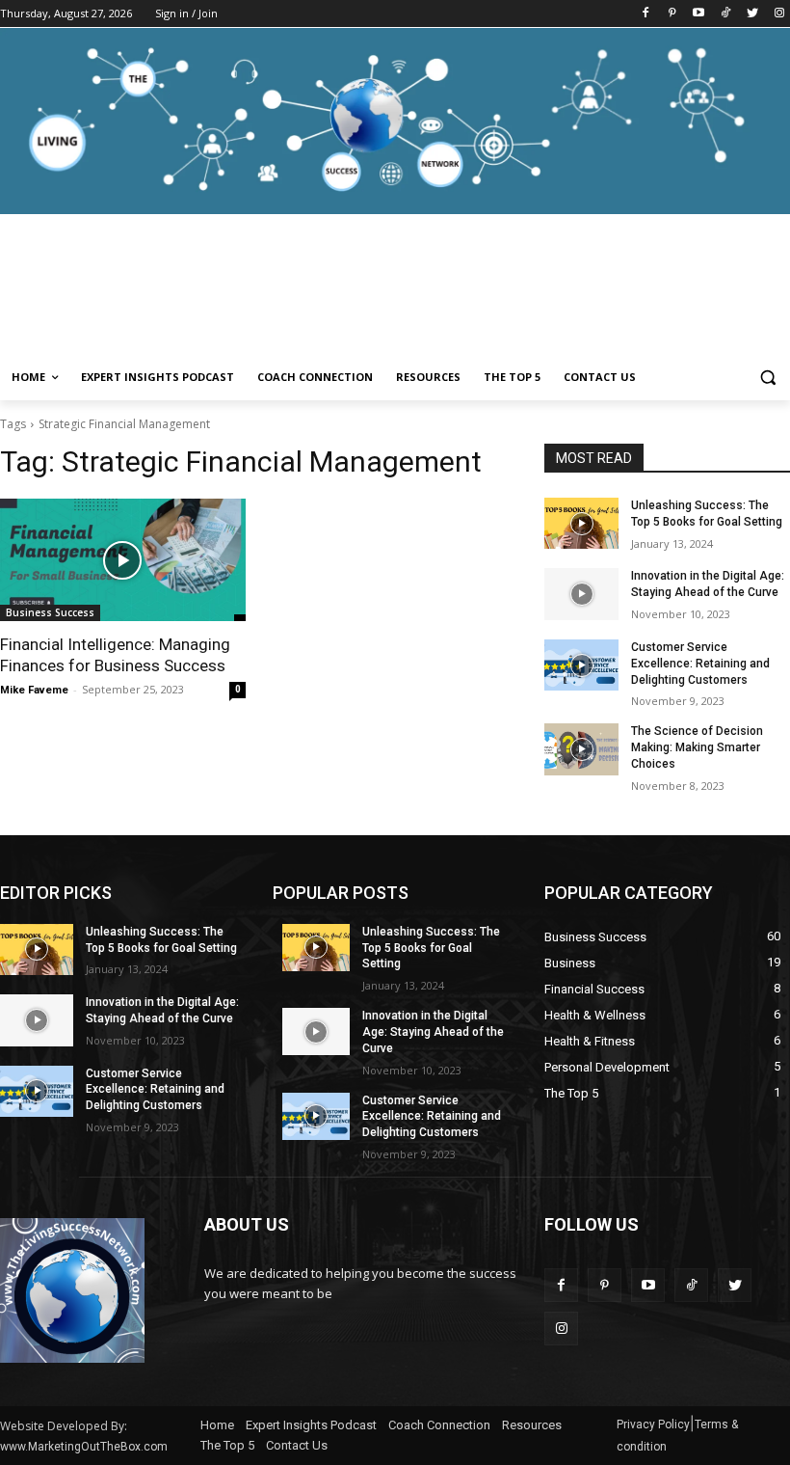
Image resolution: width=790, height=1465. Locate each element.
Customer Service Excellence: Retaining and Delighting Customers (700, 663)
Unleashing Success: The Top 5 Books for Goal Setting (431, 948)
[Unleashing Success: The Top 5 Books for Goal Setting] (581, 523)
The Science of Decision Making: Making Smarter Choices (697, 747)
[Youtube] (699, 14)
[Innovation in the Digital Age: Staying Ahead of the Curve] (581, 593)
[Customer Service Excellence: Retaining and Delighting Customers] (581, 665)
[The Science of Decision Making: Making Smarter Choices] (581, 748)
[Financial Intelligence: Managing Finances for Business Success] (123, 560)
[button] (767, 377)
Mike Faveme (34, 690)
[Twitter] (752, 14)
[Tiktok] (726, 14)
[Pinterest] (672, 14)
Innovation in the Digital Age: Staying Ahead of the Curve (433, 1032)
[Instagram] (779, 14)
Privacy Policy (653, 1424)
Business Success (50, 612)
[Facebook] (645, 14)
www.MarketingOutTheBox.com (84, 1446)
